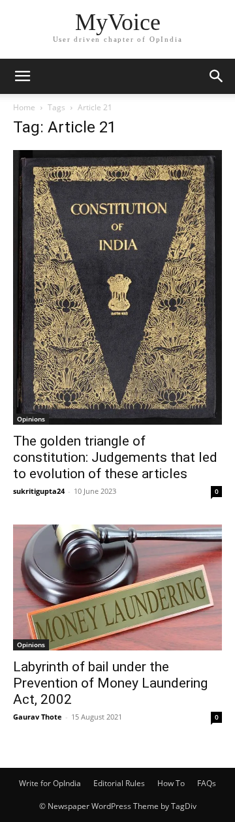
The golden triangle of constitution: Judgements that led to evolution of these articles (115, 457)
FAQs (206, 783)
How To (171, 783)
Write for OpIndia (50, 783)
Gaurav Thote (37, 717)
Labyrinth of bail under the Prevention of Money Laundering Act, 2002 (110, 683)
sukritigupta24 (39, 491)
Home (24, 107)
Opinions (31, 418)
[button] (22, 76)
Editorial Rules (119, 783)
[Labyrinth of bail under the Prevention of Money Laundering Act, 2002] (117, 587)
